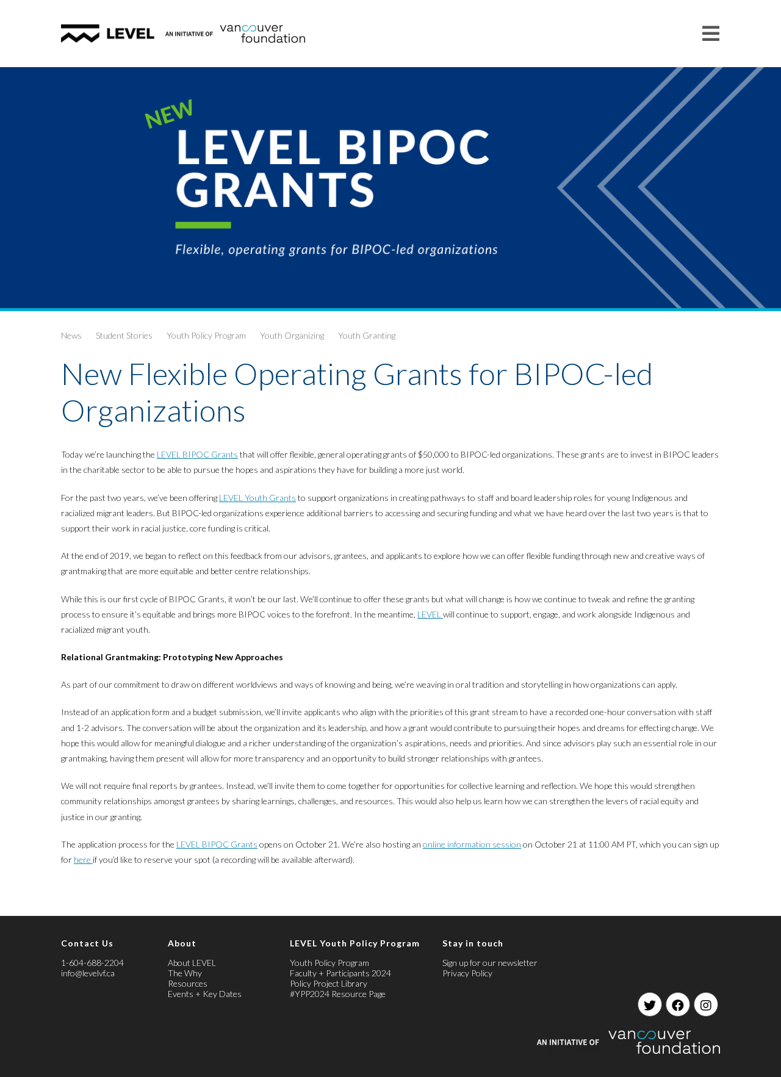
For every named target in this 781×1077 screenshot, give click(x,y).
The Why (185, 973)
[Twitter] (650, 1004)
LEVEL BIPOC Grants (197, 454)
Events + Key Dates (205, 994)
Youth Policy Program (206, 335)
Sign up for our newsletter (490, 962)
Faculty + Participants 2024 (340, 973)
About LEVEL (192, 962)
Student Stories (124, 335)
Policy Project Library (328, 983)
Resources (187, 983)
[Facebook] (678, 1004)
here (83, 859)
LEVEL (430, 614)
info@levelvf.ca (88, 973)
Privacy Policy (467, 973)
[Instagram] (706, 1004)
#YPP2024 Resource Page (338, 994)
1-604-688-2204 (92, 962)
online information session (472, 844)
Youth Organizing (292, 335)
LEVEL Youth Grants (257, 497)
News (71, 335)
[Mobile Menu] (711, 33)
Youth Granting (366, 335)
